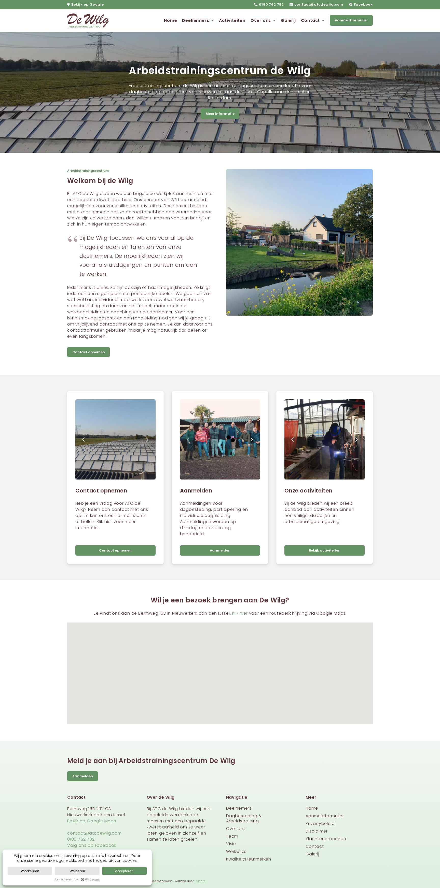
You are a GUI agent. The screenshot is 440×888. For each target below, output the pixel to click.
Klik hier (240, 613)
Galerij (312, 854)
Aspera (201, 881)
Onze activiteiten (308, 490)
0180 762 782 (81, 839)
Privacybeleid (320, 823)
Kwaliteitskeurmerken (248, 859)
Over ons (235, 828)
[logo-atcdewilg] (88, 20)
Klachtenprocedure (327, 839)
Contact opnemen (101, 490)
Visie (231, 844)
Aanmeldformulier (325, 816)
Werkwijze (236, 851)
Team (232, 836)
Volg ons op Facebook (91, 845)
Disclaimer (317, 831)
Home (312, 808)
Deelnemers (239, 808)
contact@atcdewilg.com (94, 833)
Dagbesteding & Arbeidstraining (244, 818)
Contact (315, 846)
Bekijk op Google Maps (91, 821)
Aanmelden (196, 490)
